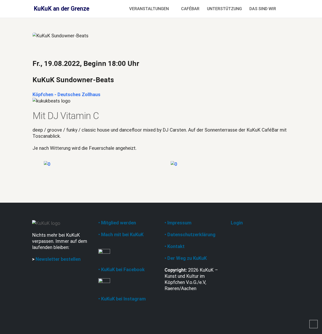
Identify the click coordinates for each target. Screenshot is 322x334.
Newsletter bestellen (58, 259)
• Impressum (178, 223)
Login (237, 223)
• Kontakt (175, 246)
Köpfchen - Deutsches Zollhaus (66, 94)
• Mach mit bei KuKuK (121, 234)
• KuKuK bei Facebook (121, 269)
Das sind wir (262, 8)
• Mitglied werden (117, 223)
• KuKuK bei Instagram (122, 299)
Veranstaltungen (149, 8)
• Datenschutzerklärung (190, 234)
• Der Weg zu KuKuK (186, 258)
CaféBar (190, 8)
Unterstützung (224, 8)
